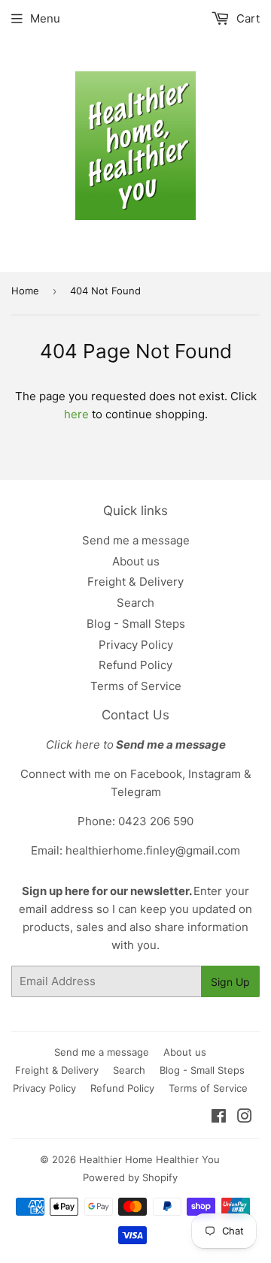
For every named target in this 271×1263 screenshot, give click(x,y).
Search (135, 602)
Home (25, 291)
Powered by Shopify (130, 1177)
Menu (45, 18)
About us (136, 561)
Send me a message (136, 540)
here (76, 414)
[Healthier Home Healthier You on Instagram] (244, 1118)
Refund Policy (135, 665)
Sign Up (230, 981)
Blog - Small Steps (136, 623)
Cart (246, 18)
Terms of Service (135, 686)
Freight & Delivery (135, 581)
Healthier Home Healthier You (149, 1159)
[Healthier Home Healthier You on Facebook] (219, 1118)
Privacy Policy (136, 645)
